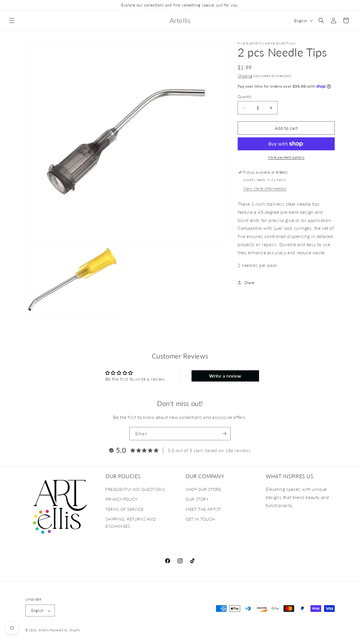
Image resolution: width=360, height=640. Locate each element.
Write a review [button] (225, 375)
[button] (12, 20)
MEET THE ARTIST (203, 509)
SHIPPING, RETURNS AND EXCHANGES (130, 522)
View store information (264, 188)
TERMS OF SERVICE (124, 509)
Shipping (245, 76)
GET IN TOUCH (200, 519)
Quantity (245, 96)
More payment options (286, 157)
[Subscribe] (224, 433)
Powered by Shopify (65, 630)
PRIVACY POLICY (121, 499)
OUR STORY (197, 499)
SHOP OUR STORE (203, 489)
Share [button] (249, 282)
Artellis (44, 630)
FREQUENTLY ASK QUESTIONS (135, 489)
